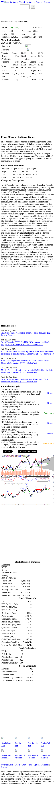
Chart (21, 2)
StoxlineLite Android (20, 756)
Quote (15, 2)
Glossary (48, 2)
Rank (26, 2)
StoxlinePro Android (33, 756)
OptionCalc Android (46, 756)
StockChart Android (6, 756)
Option (32, 2)
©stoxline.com (7, 765)
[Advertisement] (27, 108)
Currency (40, 2)
